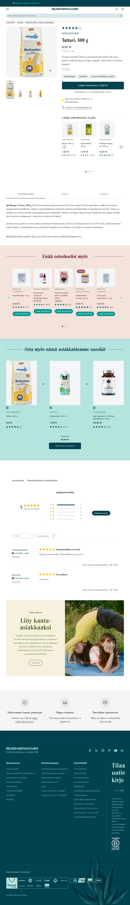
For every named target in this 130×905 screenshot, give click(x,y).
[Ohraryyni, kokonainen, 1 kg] (106, 278)
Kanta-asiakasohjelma (51, 778)
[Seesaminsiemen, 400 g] (107, 129)
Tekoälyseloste (80, 795)
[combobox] (23, 536)
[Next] (121, 147)
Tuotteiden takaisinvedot (84, 817)
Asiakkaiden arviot (49, 782)
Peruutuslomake (81, 778)
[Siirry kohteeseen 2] (20, 94)
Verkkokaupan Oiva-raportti (86, 813)
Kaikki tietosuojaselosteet (85, 799)
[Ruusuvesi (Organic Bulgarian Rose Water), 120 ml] (43, 278)
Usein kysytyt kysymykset (52, 773)
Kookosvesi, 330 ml (58, 416)
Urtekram (85, 140)
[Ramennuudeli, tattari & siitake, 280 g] (64, 278)
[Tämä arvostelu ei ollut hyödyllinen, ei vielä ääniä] (115, 565)
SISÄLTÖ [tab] (64, 194)
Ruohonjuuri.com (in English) (54, 795)
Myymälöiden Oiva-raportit (86, 808)
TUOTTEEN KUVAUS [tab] (26, 194)
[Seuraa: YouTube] (115, 750)
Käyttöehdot (79, 786)
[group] (70, 140)
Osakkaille (10, 795)
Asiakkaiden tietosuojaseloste (87, 791)
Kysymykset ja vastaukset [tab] (42, 480)
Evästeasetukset (81, 782)
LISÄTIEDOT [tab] (104, 194)
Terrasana (60, 289)
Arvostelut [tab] (18, 480)
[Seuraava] (45, 3)
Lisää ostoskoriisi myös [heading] (78, 117)
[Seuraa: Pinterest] (109, 750)
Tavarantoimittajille (14, 791)
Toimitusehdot (80, 769)
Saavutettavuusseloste (84, 804)
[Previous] (64, 147)
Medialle (10, 799)
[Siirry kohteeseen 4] (41, 94)
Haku (43, 786)
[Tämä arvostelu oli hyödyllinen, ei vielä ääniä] (111, 565)
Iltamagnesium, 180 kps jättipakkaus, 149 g (103, 417)
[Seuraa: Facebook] (90, 750)
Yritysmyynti (11, 786)
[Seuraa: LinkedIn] (122, 750)
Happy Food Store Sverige (53, 791)
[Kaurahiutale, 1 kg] (22, 278)
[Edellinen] (6, 3)
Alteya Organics (41, 289)
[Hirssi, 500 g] (70, 129)
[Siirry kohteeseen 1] (10, 89)
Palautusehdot (80, 773)
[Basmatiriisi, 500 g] (88, 129)
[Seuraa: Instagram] (102, 750)
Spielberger (70, 33)
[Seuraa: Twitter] (96, 750)
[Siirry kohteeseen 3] (30, 94)
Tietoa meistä (12, 769)
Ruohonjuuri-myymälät (16, 778)
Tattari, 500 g (12, 416)
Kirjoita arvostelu (101, 513)
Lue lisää (65, 68)
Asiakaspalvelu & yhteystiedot (54, 769)
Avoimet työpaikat (14, 782)
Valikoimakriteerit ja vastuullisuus (20, 773)
